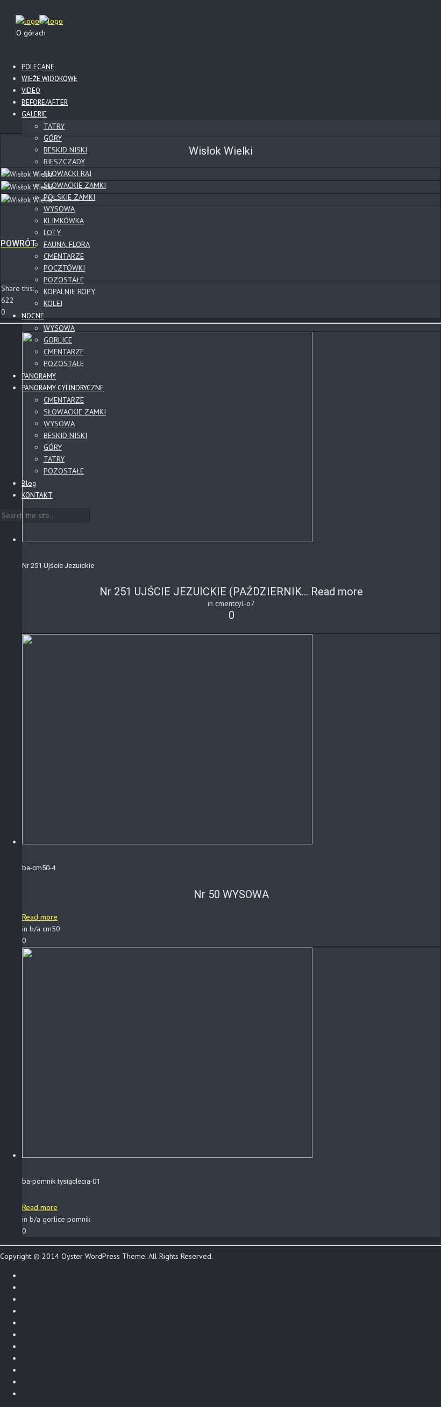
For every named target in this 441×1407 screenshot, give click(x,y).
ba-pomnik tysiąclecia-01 (61, 1181)
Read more (337, 591)
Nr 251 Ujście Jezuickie (58, 566)
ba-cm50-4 (38, 868)
